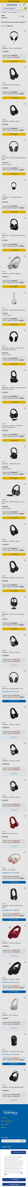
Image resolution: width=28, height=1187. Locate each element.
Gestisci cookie (15, 1184)
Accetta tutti (15, 1179)
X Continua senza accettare (18, 1152)
